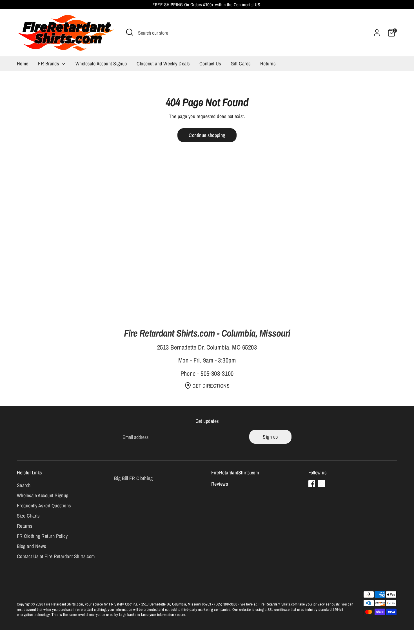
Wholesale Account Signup (101, 63)
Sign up (270, 436)
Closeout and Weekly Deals (163, 63)
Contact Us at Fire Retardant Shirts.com (56, 556)
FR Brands (49, 63)
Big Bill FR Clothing (133, 478)
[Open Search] (129, 32)
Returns (267, 63)
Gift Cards (241, 63)
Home (22, 63)
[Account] (376, 32)
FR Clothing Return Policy (42, 536)
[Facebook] (311, 483)
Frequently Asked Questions (44, 505)
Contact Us (210, 63)
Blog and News (31, 546)
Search (24, 485)
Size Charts (28, 515)
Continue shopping (207, 135)
